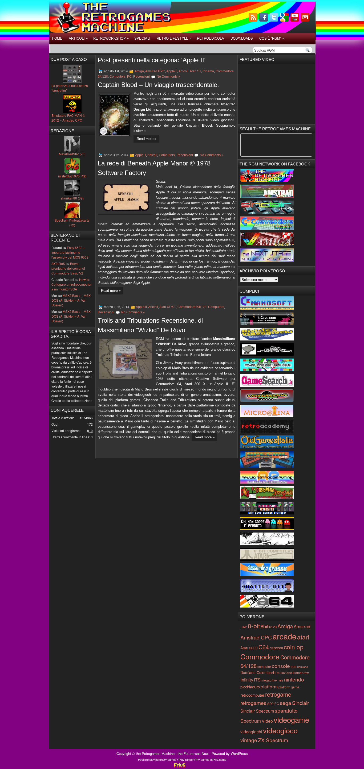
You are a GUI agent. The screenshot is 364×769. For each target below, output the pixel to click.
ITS (257, 680)
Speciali (142, 38)
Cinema (208, 71)
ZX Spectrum (273, 739)
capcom (276, 647)
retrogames (253, 702)
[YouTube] (295, 20)
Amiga (139, 71)
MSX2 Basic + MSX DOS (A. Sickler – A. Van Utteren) (71, 300)
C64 (263, 647)
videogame (291, 719)
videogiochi (251, 732)
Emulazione (283, 672)
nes (280, 680)
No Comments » (168, 76)
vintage (248, 739)
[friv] (179, 766)
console (281, 665)
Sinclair (300, 702)
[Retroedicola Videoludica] (267, 400)
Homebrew (301, 672)
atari (303, 637)
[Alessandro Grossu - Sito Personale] (267, 574)
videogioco (280, 730)
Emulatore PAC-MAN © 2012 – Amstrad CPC (68, 117)
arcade (284, 636)
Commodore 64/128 (192, 307)
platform (269, 686)
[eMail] (305, 20)
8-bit (254, 625)
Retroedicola (210, 38)
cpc (293, 666)
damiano (302, 667)
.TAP (243, 627)
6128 (273, 626)
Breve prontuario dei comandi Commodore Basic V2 (68, 268)
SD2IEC (273, 703)
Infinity (246, 679)
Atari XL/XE (167, 307)
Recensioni (141, 76)
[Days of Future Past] (267, 180)
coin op (294, 646)
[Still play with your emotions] (267, 308)
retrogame (278, 694)
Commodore (260, 656)
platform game (288, 687)
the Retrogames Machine (155, 753)
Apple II (171, 71)
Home (57, 38)
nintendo (294, 679)
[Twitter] (274, 20)
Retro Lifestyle (174, 38)
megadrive (269, 680)
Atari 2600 (249, 647)
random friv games (197, 759)
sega (285, 702)
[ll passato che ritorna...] (267, 544)
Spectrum (250, 720)
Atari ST (195, 71)
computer (264, 666)
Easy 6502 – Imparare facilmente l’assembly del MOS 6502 (69, 252)
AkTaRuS (58, 263)
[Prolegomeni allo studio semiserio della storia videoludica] (267, 590)
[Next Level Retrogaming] (267, 260)
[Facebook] (264, 20)
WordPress (239, 753)
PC (129, 76)
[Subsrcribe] (253, 20)
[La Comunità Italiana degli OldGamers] (267, 446)
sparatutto (286, 710)
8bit (264, 626)
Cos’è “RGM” (271, 38)
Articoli (78, 38)
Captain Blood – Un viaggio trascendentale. (158, 84)
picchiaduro (250, 686)
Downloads (241, 38)
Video (267, 721)
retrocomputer (252, 695)
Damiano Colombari (257, 672)
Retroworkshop (111, 38)
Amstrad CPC (155, 71)
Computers (118, 76)
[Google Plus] (285, 20)
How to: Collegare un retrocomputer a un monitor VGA (71, 284)
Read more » (146, 139)
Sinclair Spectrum (257, 711)
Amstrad (302, 626)
